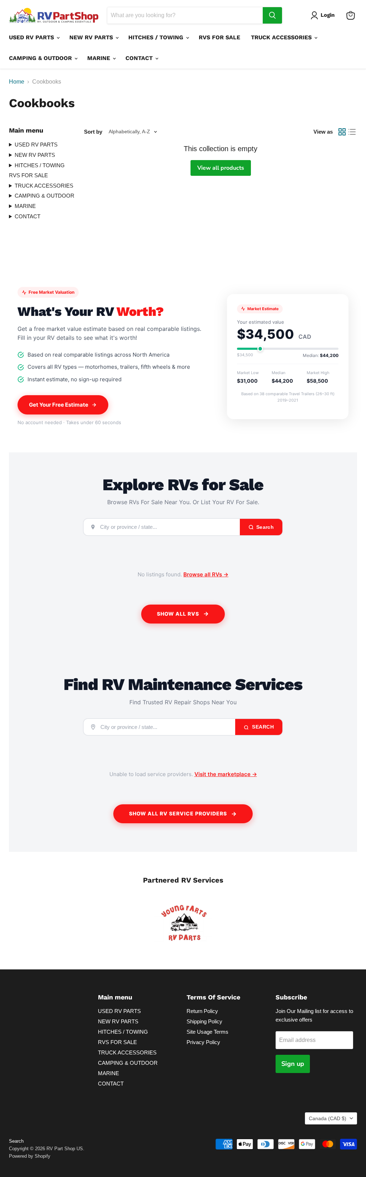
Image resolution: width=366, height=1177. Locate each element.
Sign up (292, 1063)
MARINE (99, 58)
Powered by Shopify (29, 1156)
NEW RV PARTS (92, 37)
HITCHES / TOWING (156, 37)
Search (262, 727)
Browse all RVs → (205, 574)
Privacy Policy (203, 1042)
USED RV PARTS (32, 37)
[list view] (352, 132)
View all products (220, 168)
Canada (327, 1118)
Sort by (93, 132)
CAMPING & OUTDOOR (41, 58)
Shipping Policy (204, 1021)
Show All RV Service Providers (178, 813)
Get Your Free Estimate (58, 404)
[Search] (272, 15)
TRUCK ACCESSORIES (282, 37)
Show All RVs (178, 614)
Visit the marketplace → (225, 774)
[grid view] (342, 132)
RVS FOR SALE (219, 37)
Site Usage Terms (207, 1032)
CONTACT (139, 58)
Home (16, 82)
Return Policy (202, 1011)
